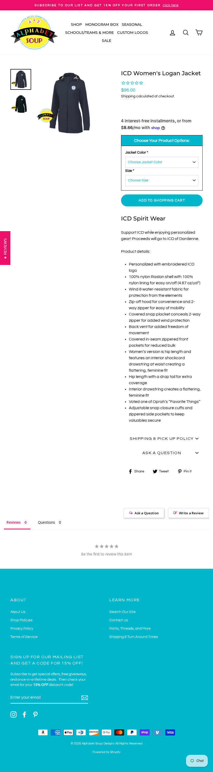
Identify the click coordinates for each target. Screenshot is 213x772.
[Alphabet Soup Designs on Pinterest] (35, 714)
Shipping (128, 96)
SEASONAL (132, 24)
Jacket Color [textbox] (136, 152)
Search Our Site (122, 612)
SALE (106, 40)
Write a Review (191, 513)
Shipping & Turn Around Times (133, 637)
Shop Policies (21, 620)
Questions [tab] (46, 522)
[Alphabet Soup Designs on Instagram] (13, 714)
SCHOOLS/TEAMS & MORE (89, 32)
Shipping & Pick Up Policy (162, 438)
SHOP (76, 24)
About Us (17, 612)
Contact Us (118, 620)
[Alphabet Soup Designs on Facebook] (24, 714)
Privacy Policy (21, 628)
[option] (106, 5)
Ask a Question (147, 513)
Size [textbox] (129, 171)
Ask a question (161, 453)
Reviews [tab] (13, 522)
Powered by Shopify (106, 752)
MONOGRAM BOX (101, 24)
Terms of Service (24, 637)
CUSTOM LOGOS (132, 32)
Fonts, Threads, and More (130, 628)
